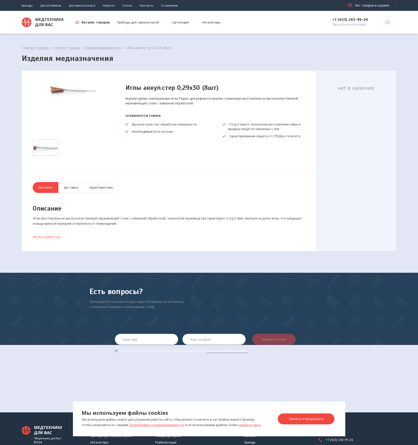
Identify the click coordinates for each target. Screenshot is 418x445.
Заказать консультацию (349, 24)
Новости (109, 5)
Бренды (27, 5)
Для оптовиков (50, 5)
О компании (169, 5)
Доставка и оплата (82, 5)
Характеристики (101, 187)
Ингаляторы (211, 22)
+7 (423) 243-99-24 (350, 20)
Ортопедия (180, 22)
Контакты (146, 5)
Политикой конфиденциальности (227, 351)
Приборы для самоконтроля (138, 22)
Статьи (127, 5)
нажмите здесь (249, 425)
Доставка (71, 187)
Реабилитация (165, 442)
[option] (74, 108)
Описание (45, 187)
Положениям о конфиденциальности (156, 425)
